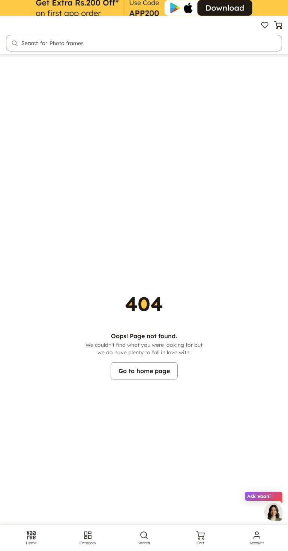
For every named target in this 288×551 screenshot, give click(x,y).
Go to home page (144, 371)
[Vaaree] (19, 25)
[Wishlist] (264, 25)
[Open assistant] (273, 512)
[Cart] (278, 25)
